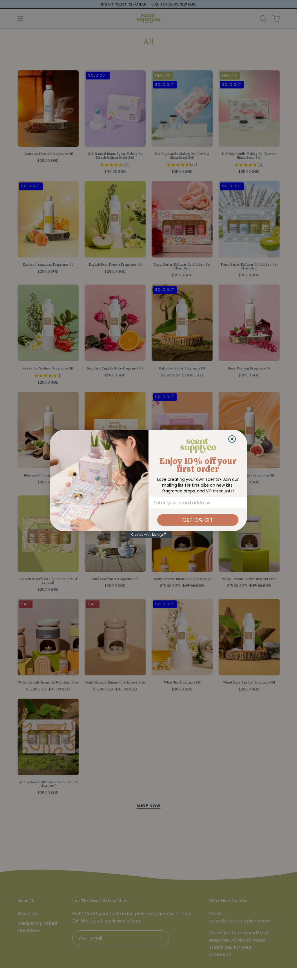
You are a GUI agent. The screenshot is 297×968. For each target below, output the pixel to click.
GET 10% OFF (197, 519)
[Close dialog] (232, 439)
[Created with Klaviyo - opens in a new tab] (148, 534)
